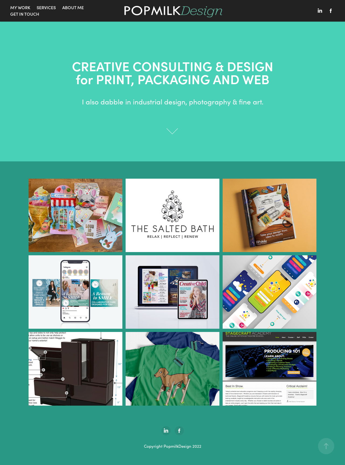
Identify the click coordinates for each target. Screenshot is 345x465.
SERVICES (46, 7)
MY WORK (20, 7)
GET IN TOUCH (24, 14)
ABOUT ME (73, 7)
